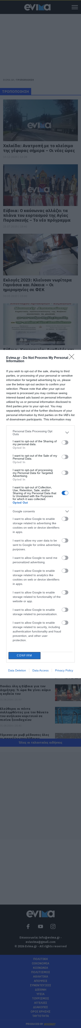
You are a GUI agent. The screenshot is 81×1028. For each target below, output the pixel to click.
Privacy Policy (64, 670)
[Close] (73, 358)
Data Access (40, 670)
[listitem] (40, 433)
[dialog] (40, 514)
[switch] (65, 442)
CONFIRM (24, 655)
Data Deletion (17, 670)
